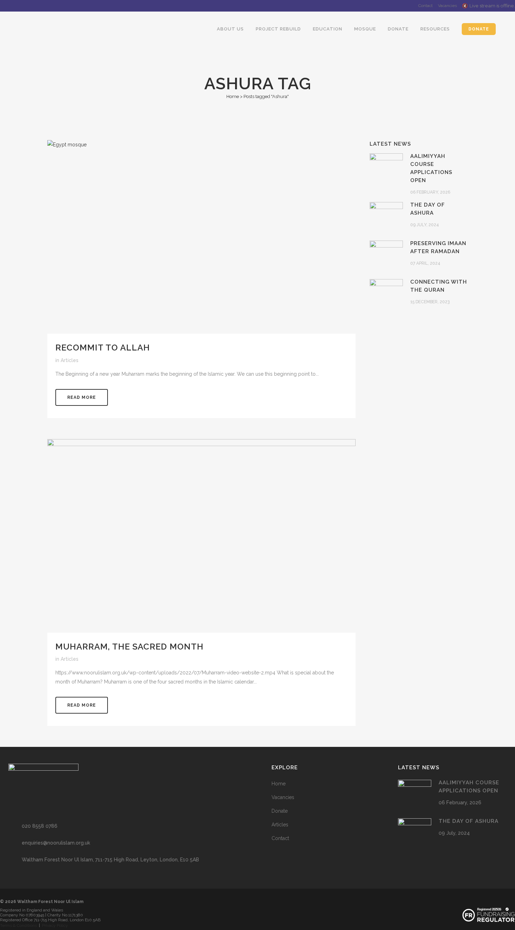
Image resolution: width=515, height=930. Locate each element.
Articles (69, 360)
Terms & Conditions (18, 925)
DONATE (478, 29)
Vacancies (447, 5)
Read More (81, 397)
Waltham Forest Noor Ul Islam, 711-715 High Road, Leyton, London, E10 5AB (110, 859)
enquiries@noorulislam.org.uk (56, 843)
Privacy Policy (55, 925)
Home (232, 96)
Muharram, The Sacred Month (129, 646)
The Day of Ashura (469, 821)
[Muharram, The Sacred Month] (201, 536)
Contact (425, 5)
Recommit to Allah (102, 347)
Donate (280, 811)
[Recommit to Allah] (201, 237)
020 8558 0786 (39, 826)
